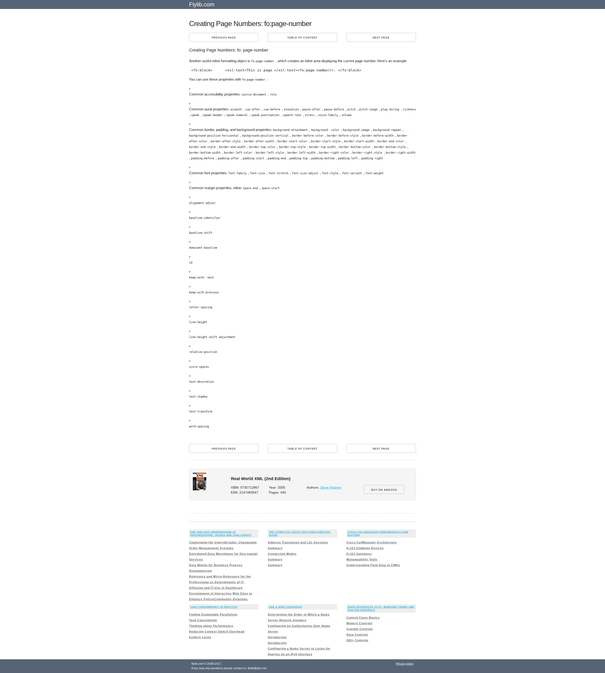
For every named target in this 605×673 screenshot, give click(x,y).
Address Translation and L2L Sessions (298, 542)
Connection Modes (282, 554)
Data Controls (357, 634)
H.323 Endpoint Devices (365, 548)
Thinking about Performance (211, 626)
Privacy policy (405, 663)
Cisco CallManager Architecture (371, 542)
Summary (275, 548)
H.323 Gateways (359, 554)
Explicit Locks (200, 637)
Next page (381, 37)
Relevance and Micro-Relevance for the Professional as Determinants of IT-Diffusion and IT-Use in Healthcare (220, 582)
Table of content (302, 37)
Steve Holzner (330, 487)
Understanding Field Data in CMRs (373, 565)
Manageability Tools (361, 559)
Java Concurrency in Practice (214, 607)
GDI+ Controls (357, 640)
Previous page (224, 37)
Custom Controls (359, 629)
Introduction (277, 637)
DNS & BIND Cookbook (285, 607)
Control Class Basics (363, 617)
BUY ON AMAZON (384, 489)
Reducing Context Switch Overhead (216, 631)
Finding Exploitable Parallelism (213, 614)
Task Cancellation (203, 620)
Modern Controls (359, 623)
